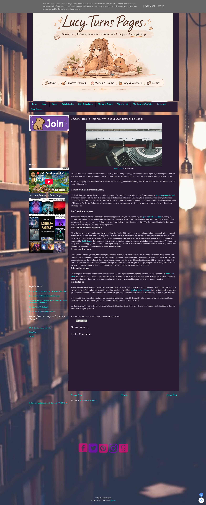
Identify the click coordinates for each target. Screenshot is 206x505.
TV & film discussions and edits (40, 328)
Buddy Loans (87, 241)
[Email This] (77, 321)
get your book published (152, 217)
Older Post (172, 395)
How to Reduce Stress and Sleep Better (42, 312)
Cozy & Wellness (85, 104)
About (44, 104)
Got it (161, 6)
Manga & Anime (105, 104)
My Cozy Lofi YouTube (143, 104)
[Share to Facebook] (84, 321)
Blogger (113, 500)
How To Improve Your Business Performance (44, 296)
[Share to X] (81, 321)
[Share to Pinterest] (86, 321)
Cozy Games (36, 109)
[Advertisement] (124, 418)
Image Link (118, 168)
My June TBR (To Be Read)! (39, 307)
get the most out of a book (165, 195)
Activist (31, 336)
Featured (161, 104)
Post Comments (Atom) (88, 400)
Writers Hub (122, 104)
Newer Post (76, 395)
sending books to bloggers (141, 290)
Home (34, 104)
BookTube (32, 332)
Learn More (149, 6)
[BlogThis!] (79, 321)
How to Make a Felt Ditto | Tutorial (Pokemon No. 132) (48, 291)
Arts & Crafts (68, 104)
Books (54, 104)
